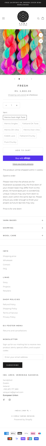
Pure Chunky (10, 142)
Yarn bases (10, 220)
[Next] (31, 78)
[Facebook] (4, 399)
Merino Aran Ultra (32, 130)
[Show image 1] (19, 78)
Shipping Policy (10, 308)
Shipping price (9, 256)
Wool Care (9, 235)
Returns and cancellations (15, 330)
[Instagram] (10, 399)
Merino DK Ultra (11, 130)
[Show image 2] (21, 78)
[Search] (38, 18)
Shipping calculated (17, 95)
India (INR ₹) (22, 411)
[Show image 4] (26, 78)
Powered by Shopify (23, 419)
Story (5, 282)
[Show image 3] (24, 78)
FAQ (5, 269)
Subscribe (13, 365)
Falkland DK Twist (30, 123)
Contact (6, 264)
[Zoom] (41, 35)
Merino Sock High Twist (14, 117)
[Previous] (14, 78)
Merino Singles (11, 123)
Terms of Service (10, 313)
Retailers (7, 291)
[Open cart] (43, 18)
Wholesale (7, 260)
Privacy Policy (9, 317)
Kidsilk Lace (9, 136)
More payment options (23, 164)
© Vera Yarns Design (23, 416)
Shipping (8, 228)
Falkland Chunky (27, 136)
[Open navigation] (3, 18)
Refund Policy (9, 304)
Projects (6, 286)
